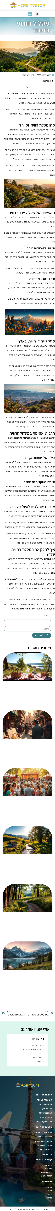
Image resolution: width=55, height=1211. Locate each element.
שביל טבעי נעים (46, 1149)
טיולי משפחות (36, 1057)
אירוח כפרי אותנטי (45, 1145)
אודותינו (49, 1190)
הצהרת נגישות (46, 1176)
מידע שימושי (27, 75)
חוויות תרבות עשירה (44, 1136)
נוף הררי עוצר (46, 1154)
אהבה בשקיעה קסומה (43, 1121)
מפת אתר (48, 1168)
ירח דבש (38, 1053)
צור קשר (49, 1198)
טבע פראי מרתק (45, 1113)
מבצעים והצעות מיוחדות (32, 1049)
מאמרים (49, 1194)
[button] (37, 14)
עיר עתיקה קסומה (45, 1104)
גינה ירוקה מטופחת (44, 1100)
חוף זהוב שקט (46, 1108)
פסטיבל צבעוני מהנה (43, 1141)
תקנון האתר (47, 1165)
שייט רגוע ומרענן (45, 1117)
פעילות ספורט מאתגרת (43, 1132)
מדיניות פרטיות (46, 1172)
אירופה (38, 1061)
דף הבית (49, 1187)
